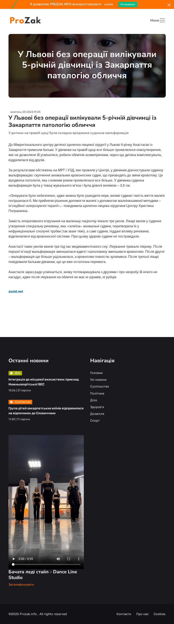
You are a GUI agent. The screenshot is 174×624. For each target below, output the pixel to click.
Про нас (142, 614)
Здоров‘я (97, 407)
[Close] (169, 5)
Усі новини (98, 380)
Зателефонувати (21, 584)
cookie (108, 4)
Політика (97, 393)
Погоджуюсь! (128, 4)
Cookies (160, 614)
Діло (17, 373)
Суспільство (22, 401)
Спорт (95, 421)
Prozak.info (29, 614)
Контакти (123, 614)
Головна (96, 373)
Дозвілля (97, 414)
